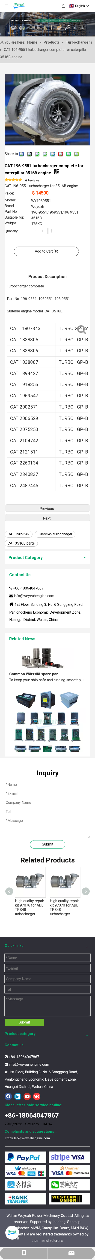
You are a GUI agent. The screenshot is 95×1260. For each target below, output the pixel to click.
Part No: (11, 212)
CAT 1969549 (19, 534)
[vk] (36, 1096)
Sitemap (73, 1222)
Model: (10, 200)
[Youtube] (27, 1096)
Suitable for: (14, 218)
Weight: (11, 223)
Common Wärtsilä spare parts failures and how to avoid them (35, 670)
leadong (59, 1222)
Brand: (10, 206)
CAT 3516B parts (21, 543)
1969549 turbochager (55, 534)
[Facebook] (8, 1096)
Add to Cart (44, 251)
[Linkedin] (17, 1096)
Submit (47, 844)
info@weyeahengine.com (34, 596)
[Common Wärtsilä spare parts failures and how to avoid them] (41, 664)
